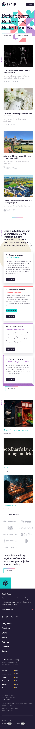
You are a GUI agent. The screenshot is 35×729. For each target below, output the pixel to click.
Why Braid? (7, 623)
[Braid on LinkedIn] (17, 616)
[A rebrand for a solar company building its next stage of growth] (18, 193)
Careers (5, 646)
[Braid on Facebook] (2, 616)
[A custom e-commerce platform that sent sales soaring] (18, 106)
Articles (5, 641)
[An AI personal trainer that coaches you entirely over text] (18, 63)
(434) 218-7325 (6, 699)
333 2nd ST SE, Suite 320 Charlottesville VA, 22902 (9, 696)
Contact (5, 650)
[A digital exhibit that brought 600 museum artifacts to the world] (18, 150)
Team (4, 637)
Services (6, 628)
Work (4, 632)
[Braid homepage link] (9, 6)
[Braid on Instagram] (7, 616)
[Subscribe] (32, 609)
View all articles (13, 514)
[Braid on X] (12, 616)
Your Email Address (7, 609)
